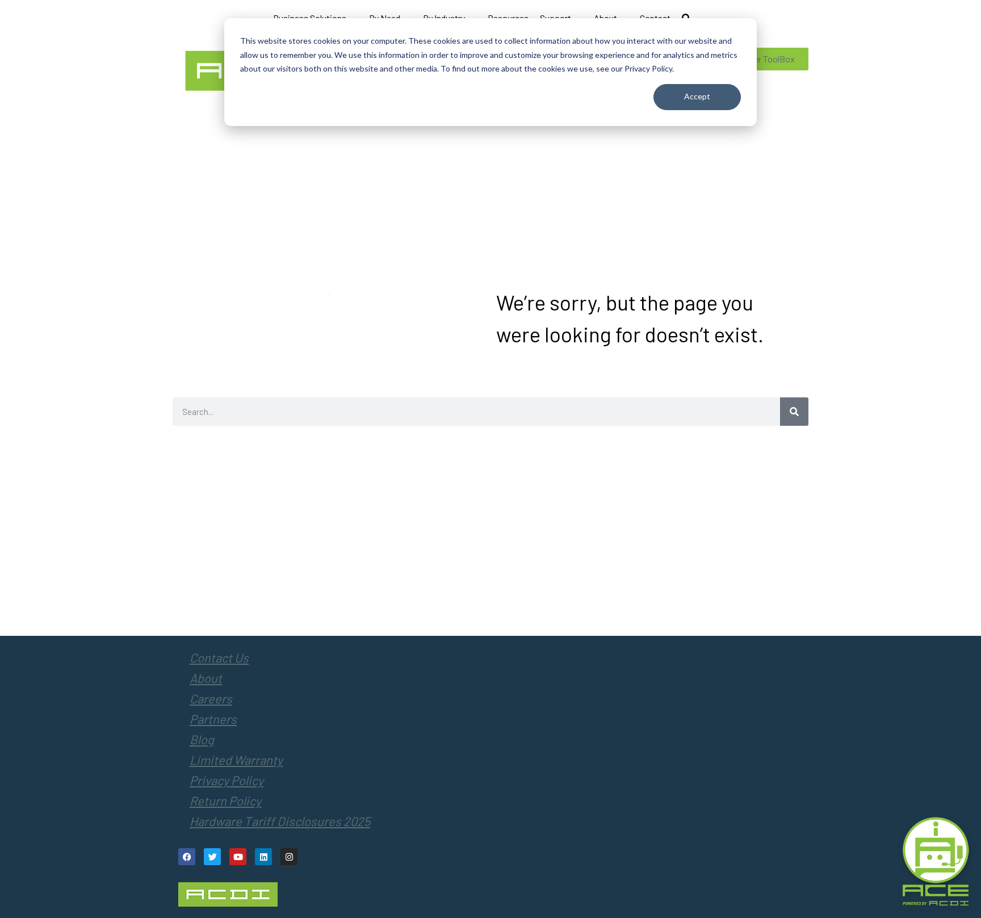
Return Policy (225, 800)
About (206, 677)
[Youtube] (237, 856)
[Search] (794, 411)
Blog (202, 739)
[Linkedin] (263, 856)
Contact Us (219, 657)
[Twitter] (212, 856)
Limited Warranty (236, 759)
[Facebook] (186, 856)
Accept (697, 96)
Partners (213, 718)
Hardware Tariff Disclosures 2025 (280, 821)
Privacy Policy (226, 780)
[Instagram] (288, 856)
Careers (211, 698)
